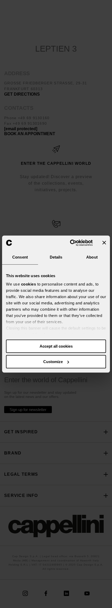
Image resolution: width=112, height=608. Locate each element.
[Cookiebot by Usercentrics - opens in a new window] (70, 242)
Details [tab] (56, 257)
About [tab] (92, 257)
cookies (28, 284)
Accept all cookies (56, 346)
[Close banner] (104, 243)
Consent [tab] (20, 257)
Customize (53, 361)
